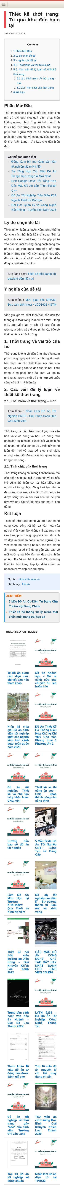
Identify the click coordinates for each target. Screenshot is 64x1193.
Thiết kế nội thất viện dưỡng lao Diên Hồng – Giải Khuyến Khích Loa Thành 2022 (18, 962)
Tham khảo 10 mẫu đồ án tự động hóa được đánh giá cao (18, 1071)
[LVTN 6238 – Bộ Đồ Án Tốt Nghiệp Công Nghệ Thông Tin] (46, 993)
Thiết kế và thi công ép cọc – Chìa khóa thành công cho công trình (46, 794)
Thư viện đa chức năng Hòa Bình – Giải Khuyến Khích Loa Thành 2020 (46, 1125)
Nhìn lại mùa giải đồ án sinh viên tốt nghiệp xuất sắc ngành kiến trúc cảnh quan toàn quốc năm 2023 (18, 737)
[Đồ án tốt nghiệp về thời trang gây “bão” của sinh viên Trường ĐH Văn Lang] (18, 1097)
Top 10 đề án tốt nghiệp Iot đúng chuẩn (18, 1177)
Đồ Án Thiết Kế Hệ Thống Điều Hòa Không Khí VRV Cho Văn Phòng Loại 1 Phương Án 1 (46, 735)
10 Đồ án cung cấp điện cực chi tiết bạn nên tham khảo (18, 678)
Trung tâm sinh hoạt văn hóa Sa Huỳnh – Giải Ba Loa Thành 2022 (18, 1019)
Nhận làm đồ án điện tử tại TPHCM (46, 1177)
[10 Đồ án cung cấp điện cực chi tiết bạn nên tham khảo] (18, 653)
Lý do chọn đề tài (24, 55)
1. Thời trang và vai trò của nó (31, 64)
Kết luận (19, 92)
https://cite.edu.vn (29, 579)
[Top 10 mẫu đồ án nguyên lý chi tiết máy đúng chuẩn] (46, 1047)
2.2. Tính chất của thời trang (35, 87)
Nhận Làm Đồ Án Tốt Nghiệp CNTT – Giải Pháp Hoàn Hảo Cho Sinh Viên (32, 416)
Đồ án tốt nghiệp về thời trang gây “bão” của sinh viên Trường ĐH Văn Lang (18, 1125)
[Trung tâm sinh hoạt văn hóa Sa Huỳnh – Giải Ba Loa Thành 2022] (18, 993)
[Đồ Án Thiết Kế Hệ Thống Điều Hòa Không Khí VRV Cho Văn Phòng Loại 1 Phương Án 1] (46, 707)
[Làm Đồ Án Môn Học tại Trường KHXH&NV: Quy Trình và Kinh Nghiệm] (18, 875)
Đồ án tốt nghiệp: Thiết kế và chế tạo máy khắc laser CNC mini (18, 794)
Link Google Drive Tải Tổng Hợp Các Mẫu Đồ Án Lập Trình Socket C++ (33, 185)
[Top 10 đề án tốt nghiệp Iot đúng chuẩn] (18, 1155)
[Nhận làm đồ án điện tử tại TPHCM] (46, 1155)
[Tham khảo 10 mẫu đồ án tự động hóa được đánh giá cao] (18, 1047)
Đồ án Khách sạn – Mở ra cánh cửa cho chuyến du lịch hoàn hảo (46, 679)
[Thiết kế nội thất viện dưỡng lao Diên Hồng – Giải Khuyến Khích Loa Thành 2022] (18, 933)
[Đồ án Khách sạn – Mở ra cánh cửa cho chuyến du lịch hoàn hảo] (46, 653)
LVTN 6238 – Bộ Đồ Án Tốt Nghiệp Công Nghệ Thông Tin (46, 1019)
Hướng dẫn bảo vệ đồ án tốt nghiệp (18, 844)
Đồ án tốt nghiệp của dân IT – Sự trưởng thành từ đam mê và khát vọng (46, 903)
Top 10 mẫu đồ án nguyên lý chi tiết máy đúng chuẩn (46, 1071)
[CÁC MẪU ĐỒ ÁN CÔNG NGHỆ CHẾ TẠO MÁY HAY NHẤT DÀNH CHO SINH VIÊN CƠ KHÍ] (46, 933)
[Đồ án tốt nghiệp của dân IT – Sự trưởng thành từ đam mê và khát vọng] (46, 875)
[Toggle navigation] (4, 4)
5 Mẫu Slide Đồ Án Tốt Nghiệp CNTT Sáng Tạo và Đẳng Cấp (46, 848)
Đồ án (26, 584)
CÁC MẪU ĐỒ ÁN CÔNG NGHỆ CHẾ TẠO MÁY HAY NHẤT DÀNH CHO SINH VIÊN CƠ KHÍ (46, 962)
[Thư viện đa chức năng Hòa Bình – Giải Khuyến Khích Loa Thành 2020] (46, 1097)
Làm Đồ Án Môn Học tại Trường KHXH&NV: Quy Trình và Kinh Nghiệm (18, 903)
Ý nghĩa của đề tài (24, 60)
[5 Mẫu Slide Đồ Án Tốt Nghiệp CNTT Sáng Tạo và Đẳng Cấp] (46, 822)
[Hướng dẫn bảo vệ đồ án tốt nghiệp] (18, 822)
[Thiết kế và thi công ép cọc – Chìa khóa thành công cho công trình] (46, 768)
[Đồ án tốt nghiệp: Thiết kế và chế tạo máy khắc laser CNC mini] (18, 768)
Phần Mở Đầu (22, 51)
